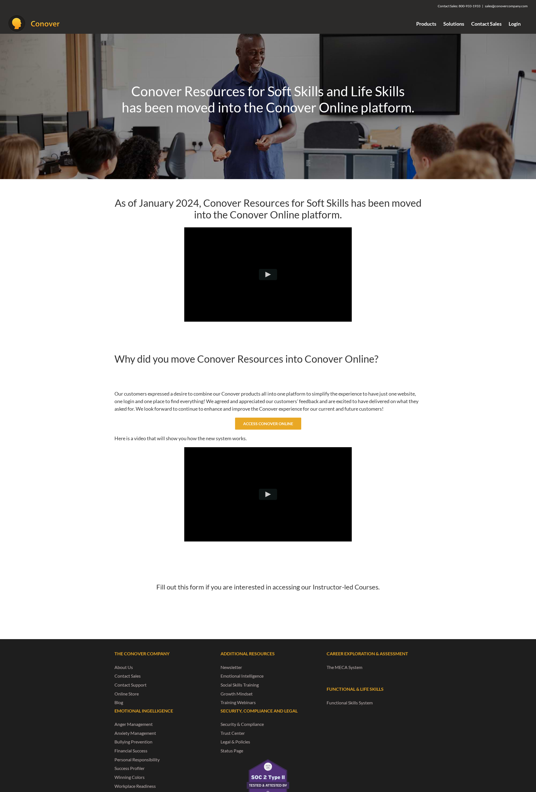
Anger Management (133, 724)
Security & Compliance (242, 724)
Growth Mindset (237, 693)
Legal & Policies (235, 741)
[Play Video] (268, 274)
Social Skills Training (240, 684)
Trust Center (233, 733)
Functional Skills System (350, 702)
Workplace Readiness (135, 786)
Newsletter (231, 667)
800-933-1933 (469, 6)
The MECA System (344, 667)
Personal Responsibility (137, 759)
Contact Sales (127, 675)
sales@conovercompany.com (506, 6)
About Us (123, 667)
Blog (118, 702)
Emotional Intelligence (242, 675)
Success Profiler (129, 768)
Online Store (126, 693)
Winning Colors (129, 777)
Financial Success (130, 750)
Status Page (232, 750)
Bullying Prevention (133, 741)
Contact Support (130, 684)
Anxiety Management (135, 733)
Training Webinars (238, 702)
